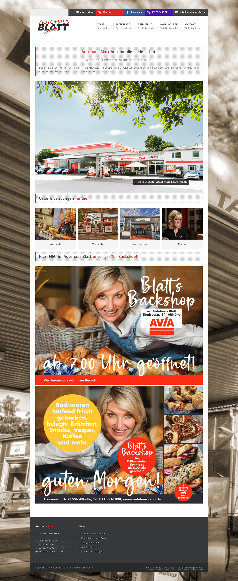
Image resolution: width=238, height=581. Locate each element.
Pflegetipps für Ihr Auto (93, 538)
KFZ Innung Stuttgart (92, 551)
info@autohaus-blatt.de (51, 551)
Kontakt (182, 244)
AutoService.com (90, 547)
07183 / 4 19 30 (46, 547)
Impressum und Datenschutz (160, 567)
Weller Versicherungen (93, 533)
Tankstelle (98, 244)
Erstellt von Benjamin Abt (190, 567)
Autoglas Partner (90, 542)
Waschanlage (140, 244)
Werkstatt (55, 244)
